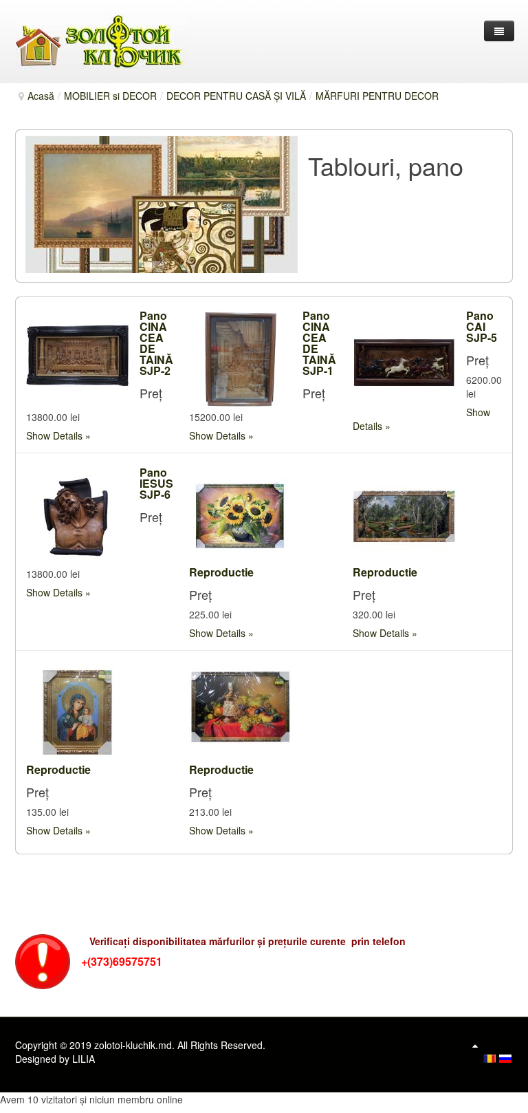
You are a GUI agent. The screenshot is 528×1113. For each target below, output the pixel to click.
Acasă (41, 95)
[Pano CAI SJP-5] (404, 357)
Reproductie (221, 572)
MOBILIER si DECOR (110, 95)
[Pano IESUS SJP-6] (77, 514)
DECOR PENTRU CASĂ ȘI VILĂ (236, 95)
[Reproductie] (240, 514)
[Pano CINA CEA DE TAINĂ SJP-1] (240, 357)
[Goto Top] (475, 1045)
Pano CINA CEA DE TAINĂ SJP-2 (156, 342)
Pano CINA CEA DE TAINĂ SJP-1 (319, 342)
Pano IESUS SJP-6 (156, 483)
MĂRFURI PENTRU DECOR (377, 95)
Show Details (54, 435)
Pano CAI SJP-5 (481, 326)
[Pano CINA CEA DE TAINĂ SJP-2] (77, 357)
